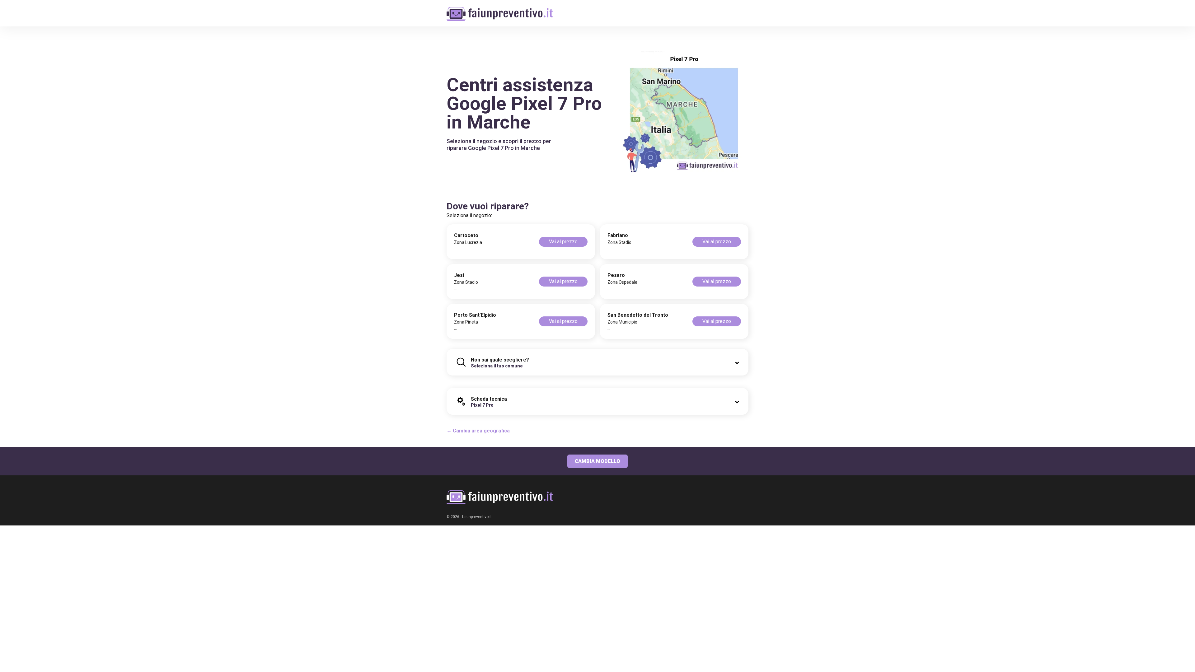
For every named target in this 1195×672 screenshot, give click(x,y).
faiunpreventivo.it (477, 517)
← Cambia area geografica (478, 431)
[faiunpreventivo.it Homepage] (500, 497)
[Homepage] (500, 10)
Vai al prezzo (563, 242)
